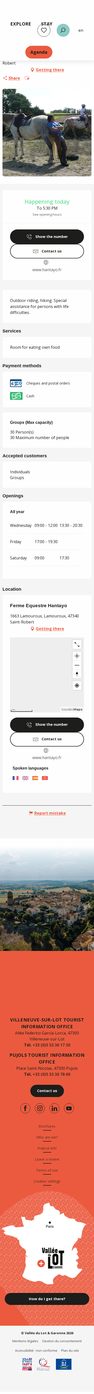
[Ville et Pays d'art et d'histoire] (27, 1364)
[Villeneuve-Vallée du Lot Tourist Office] (47, 988)
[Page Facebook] (25, 1108)
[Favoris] (43, 30)
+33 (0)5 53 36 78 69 (51, 1074)
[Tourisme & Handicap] (64, 1364)
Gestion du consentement (62, 1341)
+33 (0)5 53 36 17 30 (51, 1045)
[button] (63, 30)
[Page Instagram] (40, 1108)
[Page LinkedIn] (54, 1108)
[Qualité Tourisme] (44, 1364)
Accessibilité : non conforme (36, 1350)
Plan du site (70, 1350)
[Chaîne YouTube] (69, 1108)
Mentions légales (25, 1341)
